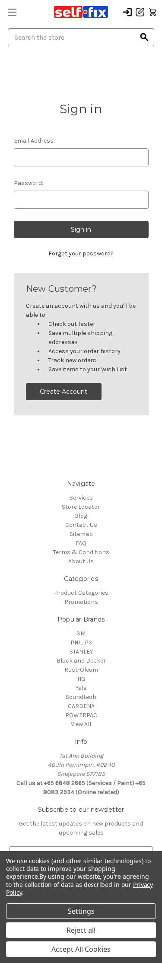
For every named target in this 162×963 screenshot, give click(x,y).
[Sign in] (127, 12)
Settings (81, 911)
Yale (81, 688)
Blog (81, 516)
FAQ (81, 543)
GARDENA (81, 706)
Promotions (81, 602)
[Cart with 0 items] (152, 12)
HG (81, 678)
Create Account (63, 391)
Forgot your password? (81, 253)
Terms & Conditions (81, 552)
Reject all (81, 930)
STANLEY (81, 651)
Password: (28, 183)
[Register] (140, 12)
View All (81, 724)
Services (81, 497)
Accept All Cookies (81, 949)
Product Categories (81, 592)
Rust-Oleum (81, 669)
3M (81, 633)
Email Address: (34, 140)
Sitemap (81, 534)
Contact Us (81, 525)
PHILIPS (81, 642)
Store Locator (81, 506)
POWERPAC (81, 715)
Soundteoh (81, 697)
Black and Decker (81, 660)
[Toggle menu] (12, 12)
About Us (81, 561)
